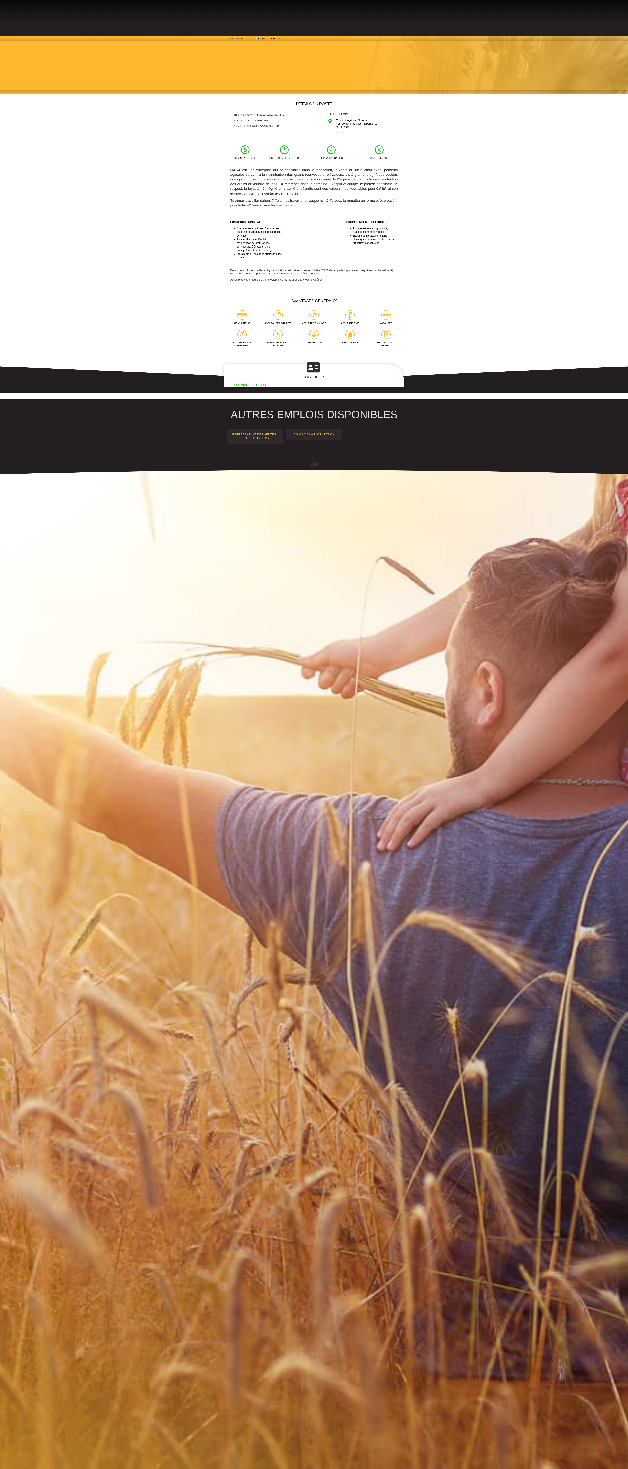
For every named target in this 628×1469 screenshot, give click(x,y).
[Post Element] (255, 436)
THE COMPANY (307, 14)
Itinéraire (341, 132)
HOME (369, 14)
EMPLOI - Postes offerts (242, 38)
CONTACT (327, 14)
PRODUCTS (273, 14)
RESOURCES (354, 14)
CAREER (290, 14)
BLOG (340, 14)
